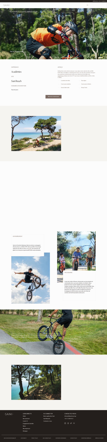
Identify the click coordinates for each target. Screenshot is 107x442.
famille (29, 248)
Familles (36, 12)
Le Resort (20, 12)
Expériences (55, 12)
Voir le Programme (69, 295)
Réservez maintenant (53, 96)
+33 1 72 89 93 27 (68, 418)
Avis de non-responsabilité (10, 438)
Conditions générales (86, 438)
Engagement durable (28, 423)
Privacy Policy (35, 438)
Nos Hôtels (28, 12)
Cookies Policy (73, 438)
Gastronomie (46, 12)
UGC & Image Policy (47, 438)
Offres (63, 12)
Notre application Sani (49, 416)
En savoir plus (69, 397)
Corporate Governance (61, 438)
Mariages (25, 431)
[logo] (6, 5)
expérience (61, 76)
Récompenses (26, 428)
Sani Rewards (46, 418)
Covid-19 (25, 421)
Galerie (77, 12)
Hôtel (24, 416)
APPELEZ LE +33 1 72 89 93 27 (100, 1)
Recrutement (26, 418)
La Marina (70, 12)
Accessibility (24, 438)
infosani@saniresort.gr (70, 416)
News (24, 426)
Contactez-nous (47, 421)
